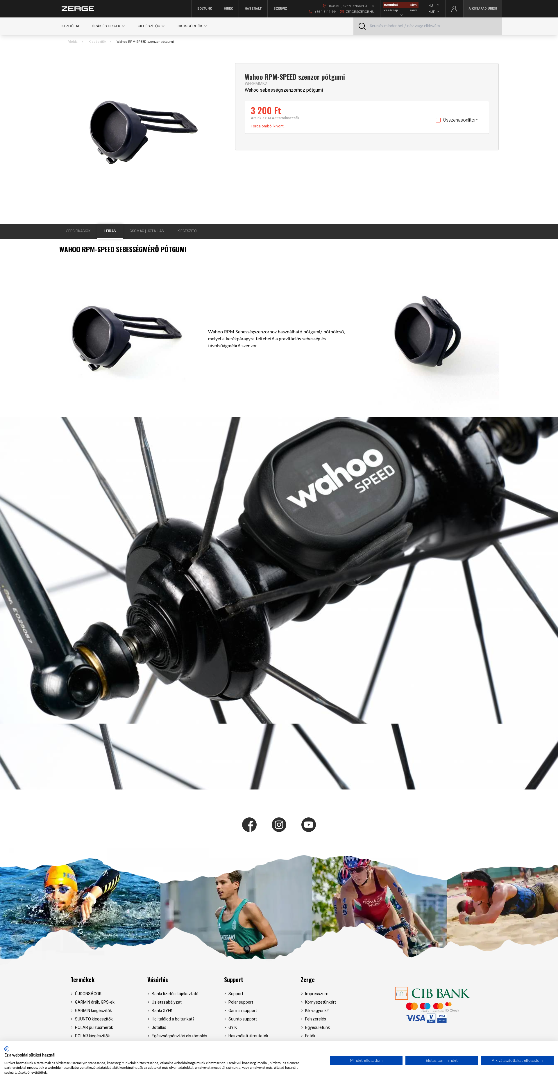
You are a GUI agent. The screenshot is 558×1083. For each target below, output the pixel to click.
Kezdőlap (71, 26)
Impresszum (316, 993)
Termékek (82, 979)
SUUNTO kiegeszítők (94, 1019)
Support (233, 979)
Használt (253, 8)
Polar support (240, 1002)
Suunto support (242, 1019)
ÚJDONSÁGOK (88, 993)
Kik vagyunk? (317, 1010)
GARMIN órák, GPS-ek (95, 1002)
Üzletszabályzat (167, 1002)
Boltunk (204, 8)
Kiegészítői (187, 231)
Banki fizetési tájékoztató (175, 993)
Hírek (228, 8)
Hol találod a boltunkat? (173, 1019)
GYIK (232, 1027)
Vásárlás (157, 979)
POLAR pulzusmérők (94, 1027)
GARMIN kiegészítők (93, 1010)
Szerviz (280, 8)
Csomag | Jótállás (147, 231)
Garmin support (242, 1010)
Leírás (110, 231)
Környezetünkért (320, 1002)
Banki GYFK (162, 1010)
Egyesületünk (317, 1027)
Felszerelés (315, 1019)
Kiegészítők (97, 42)
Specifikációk (78, 231)
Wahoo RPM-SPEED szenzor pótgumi (145, 42)
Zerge (308, 979)
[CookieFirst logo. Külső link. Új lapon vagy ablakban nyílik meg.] (6, 1049)
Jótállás (159, 1027)
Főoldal (72, 42)
